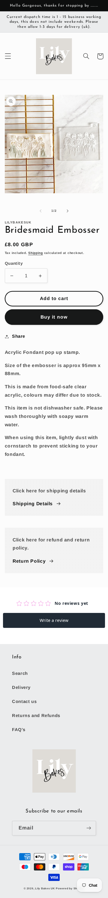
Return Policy (29, 561)
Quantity (14, 263)
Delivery (21, 687)
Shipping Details (33, 503)
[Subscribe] (89, 828)
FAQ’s (18, 729)
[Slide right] (67, 210)
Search (20, 673)
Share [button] (18, 336)
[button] (8, 56)
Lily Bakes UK (45, 888)
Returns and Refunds (36, 715)
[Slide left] (40, 210)
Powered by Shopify (70, 888)
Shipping (35, 253)
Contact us (24, 701)
